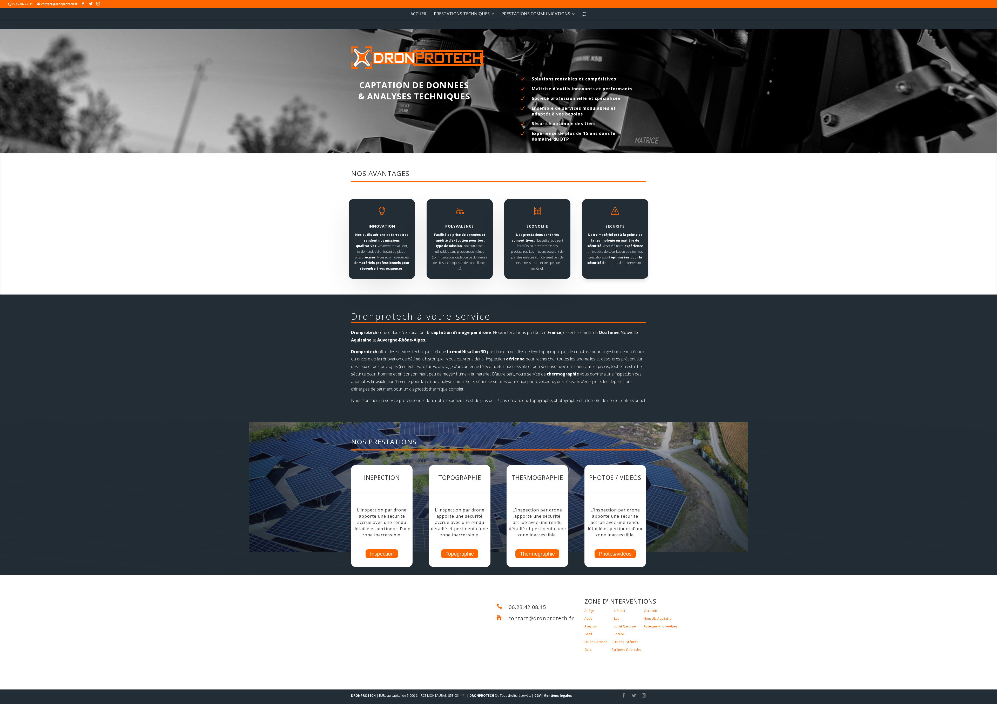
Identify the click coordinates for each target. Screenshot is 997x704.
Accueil (418, 14)
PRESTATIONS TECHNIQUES (462, 14)
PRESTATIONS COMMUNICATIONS (535, 14)
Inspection (382, 554)
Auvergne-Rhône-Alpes (660, 626)
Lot (616, 618)
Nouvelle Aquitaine (657, 618)
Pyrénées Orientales (626, 649)
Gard (588, 634)
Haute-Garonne (595, 642)
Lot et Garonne (625, 626)
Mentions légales (557, 695)
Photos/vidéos (615, 554)
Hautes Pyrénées (626, 642)
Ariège (589, 611)
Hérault (619, 611)
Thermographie (537, 554)
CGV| (538, 695)
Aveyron (590, 626)
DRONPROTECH (363, 695)
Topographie (460, 554)
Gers (587, 649)
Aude (588, 618)
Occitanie (651, 611)
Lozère (619, 634)
